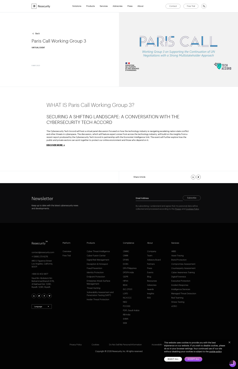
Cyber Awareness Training (183, 273)
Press (149, 268)
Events (150, 273)
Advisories (117, 6)
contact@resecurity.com (43, 252)
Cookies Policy (192, 209)
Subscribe (191, 198)
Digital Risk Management (98, 260)
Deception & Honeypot (97, 264)
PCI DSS (126, 306)
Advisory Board (154, 260)
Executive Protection (180, 281)
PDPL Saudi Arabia (131, 310)
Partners (151, 264)
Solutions (76, 6)
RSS (149, 298)
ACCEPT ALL (193, 359)
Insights (150, 294)
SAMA (125, 319)
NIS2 (125, 302)
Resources (152, 281)
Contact (173, 6)
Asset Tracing (177, 256)
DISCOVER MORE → (55, 145)
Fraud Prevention (94, 268)
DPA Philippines (130, 268)
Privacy (178, 209)
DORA (125, 264)
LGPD (125, 294)
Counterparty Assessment (183, 268)
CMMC (126, 251)
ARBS (173, 251)
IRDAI (125, 285)
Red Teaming (177, 298)
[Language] (203, 6)
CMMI (125, 256)
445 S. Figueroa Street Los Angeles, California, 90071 (42, 264)
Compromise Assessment (183, 264)
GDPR (125, 277)
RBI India (126, 315)
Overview (67, 251)
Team (149, 256)
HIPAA (125, 281)
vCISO (174, 306)
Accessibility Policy (160, 345)
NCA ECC (127, 298)
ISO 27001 (127, 289)
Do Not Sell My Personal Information (125, 345)
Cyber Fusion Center (96, 256)
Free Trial (191, 6)
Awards (150, 289)
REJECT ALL (173, 359)
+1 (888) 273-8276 (40, 257)
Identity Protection (95, 273)
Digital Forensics (178, 277)
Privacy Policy (76, 345)
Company (151, 251)
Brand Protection (179, 260)
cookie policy (215, 352)
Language (41, 307)
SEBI (125, 323)
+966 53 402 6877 (40, 274)
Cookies (95, 345)
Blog (149, 277)
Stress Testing (177, 302)
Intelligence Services (180, 289)
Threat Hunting (93, 288)
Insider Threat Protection (98, 300)
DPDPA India (128, 273)
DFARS (126, 260)
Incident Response (179, 285)
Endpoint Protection (96, 277)
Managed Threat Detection (183, 294)
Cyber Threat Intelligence (98, 251)
